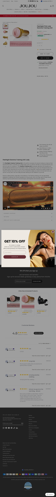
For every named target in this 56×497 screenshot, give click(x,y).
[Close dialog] (53, 231)
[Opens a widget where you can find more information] (50, 494)
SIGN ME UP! (14, 256)
